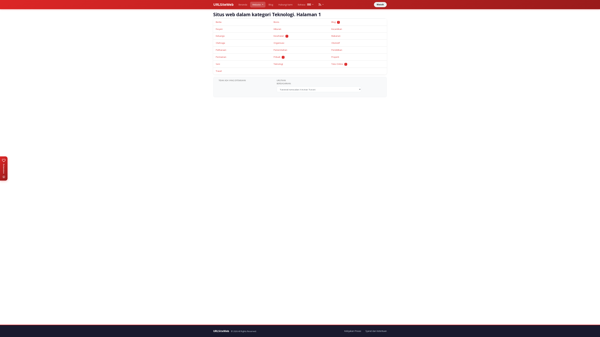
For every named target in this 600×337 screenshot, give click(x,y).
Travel (219, 71)
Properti (335, 57)
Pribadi (279, 57)
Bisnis (276, 22)
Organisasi (279, 43)
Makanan (335, 35)
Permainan (221, 57)
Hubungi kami (285, 4)
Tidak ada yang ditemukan (232, 80)
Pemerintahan (280, 50)
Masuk (380, 4)
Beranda (242, 4)
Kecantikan (336, 29)
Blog (270, 4)
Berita (218, 22)
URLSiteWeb (223, 4)
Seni (218, 64)
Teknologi (278, 64)
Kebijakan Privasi (352, 331)
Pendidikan (336, 50)
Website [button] (256, 4)
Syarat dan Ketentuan (376, 331)
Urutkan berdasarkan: (284, 82)
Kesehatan (280, 35)
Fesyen (219, 29)
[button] (321, 5)
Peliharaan (221, 50)
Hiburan (277, 29)
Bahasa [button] (302, 4)
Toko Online (338, 64)
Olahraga (220, 43)
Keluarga (220, 35)
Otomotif (335, 43)
